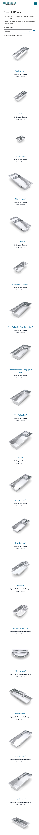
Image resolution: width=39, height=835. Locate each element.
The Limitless (20, 543)
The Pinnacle (20, 199)
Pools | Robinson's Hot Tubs (10, 3)
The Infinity (20, 799)
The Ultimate (20, 500)
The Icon (20, 458)
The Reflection (20, 415)
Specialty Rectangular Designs (20, 589)
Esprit (20, 114)
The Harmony (20, 71)
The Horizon (20, 671)
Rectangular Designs (20, 74)
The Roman (20, 586)
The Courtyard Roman (20, 628)
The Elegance (20, 714)
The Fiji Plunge (20, 156)
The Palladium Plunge (20, 284)
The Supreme (20, 756)
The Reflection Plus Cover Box (20, 327)
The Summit (20, 242)
